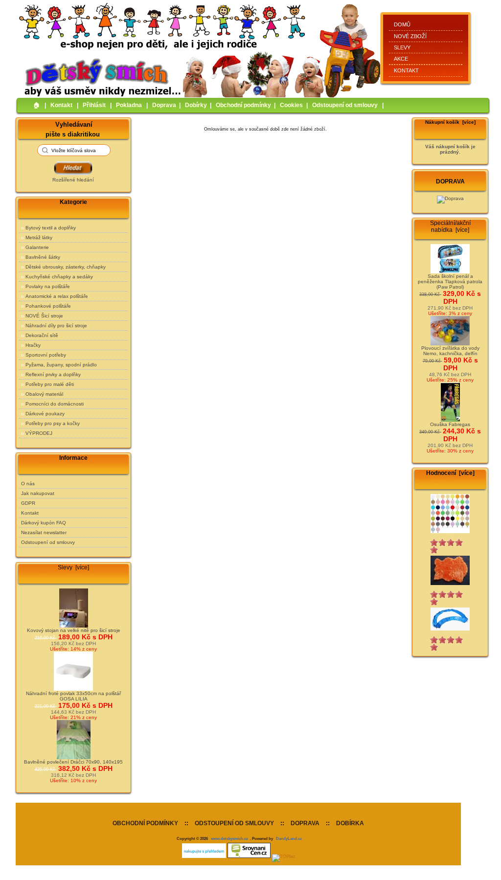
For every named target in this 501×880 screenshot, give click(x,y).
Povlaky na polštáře (47, 286)
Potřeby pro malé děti (49, 384)
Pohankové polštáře (48, 306)
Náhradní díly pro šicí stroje (56, 325)
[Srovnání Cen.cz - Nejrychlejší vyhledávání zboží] (249, 856)
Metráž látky (38, 237)
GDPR (28, 503)
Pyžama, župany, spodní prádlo (61, 364)
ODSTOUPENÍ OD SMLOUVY (234, 823)
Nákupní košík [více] (450, 122)
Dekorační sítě (41, 335)
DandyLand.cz (289, 838)
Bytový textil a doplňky (50, 227)
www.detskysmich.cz (229, 838)
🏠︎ (36, 105)
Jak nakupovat (37, 493)
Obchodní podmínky (243, 105)
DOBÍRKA (350, 823)
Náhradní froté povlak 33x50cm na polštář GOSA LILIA (73, 696)
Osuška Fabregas (450, 424)
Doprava (164, 105)
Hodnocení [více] (450, 473)
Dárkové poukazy (45, 413)
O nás (28, 483)
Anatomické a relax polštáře (56, 296)
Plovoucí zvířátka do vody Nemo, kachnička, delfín (450, 350)
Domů (402, 24)
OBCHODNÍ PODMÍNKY (145, 823)
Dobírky (196, 105)
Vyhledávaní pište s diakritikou (73, 128)
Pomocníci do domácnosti (54, 403)
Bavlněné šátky (42, 257)
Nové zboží (410, 36)
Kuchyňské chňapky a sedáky (59, 276)
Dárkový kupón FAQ (43, 522)
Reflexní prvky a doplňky (53, 374)
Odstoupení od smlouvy (345, 105)
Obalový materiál (44, 394)
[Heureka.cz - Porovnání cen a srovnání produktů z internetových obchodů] (204, 856)
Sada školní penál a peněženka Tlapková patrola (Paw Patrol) (450, 281)
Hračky (33, 345)
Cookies (291, 105)
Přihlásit (94, 105)
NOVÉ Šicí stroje (44, 315)
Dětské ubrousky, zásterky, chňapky (65, 267)
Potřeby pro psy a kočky (52, 423)
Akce (401, 59)
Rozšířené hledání (73, 179)
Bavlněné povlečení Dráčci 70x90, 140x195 (73, 762)
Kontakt (406, 70)
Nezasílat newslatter (44, 532)
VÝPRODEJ (38, 433)
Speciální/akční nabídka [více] (450, 226)
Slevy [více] (73, 567)
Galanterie (37, 247)
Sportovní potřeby (45, 355)
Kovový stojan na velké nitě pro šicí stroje (73, 630)
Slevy (402, 47)
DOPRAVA (305, 823)
